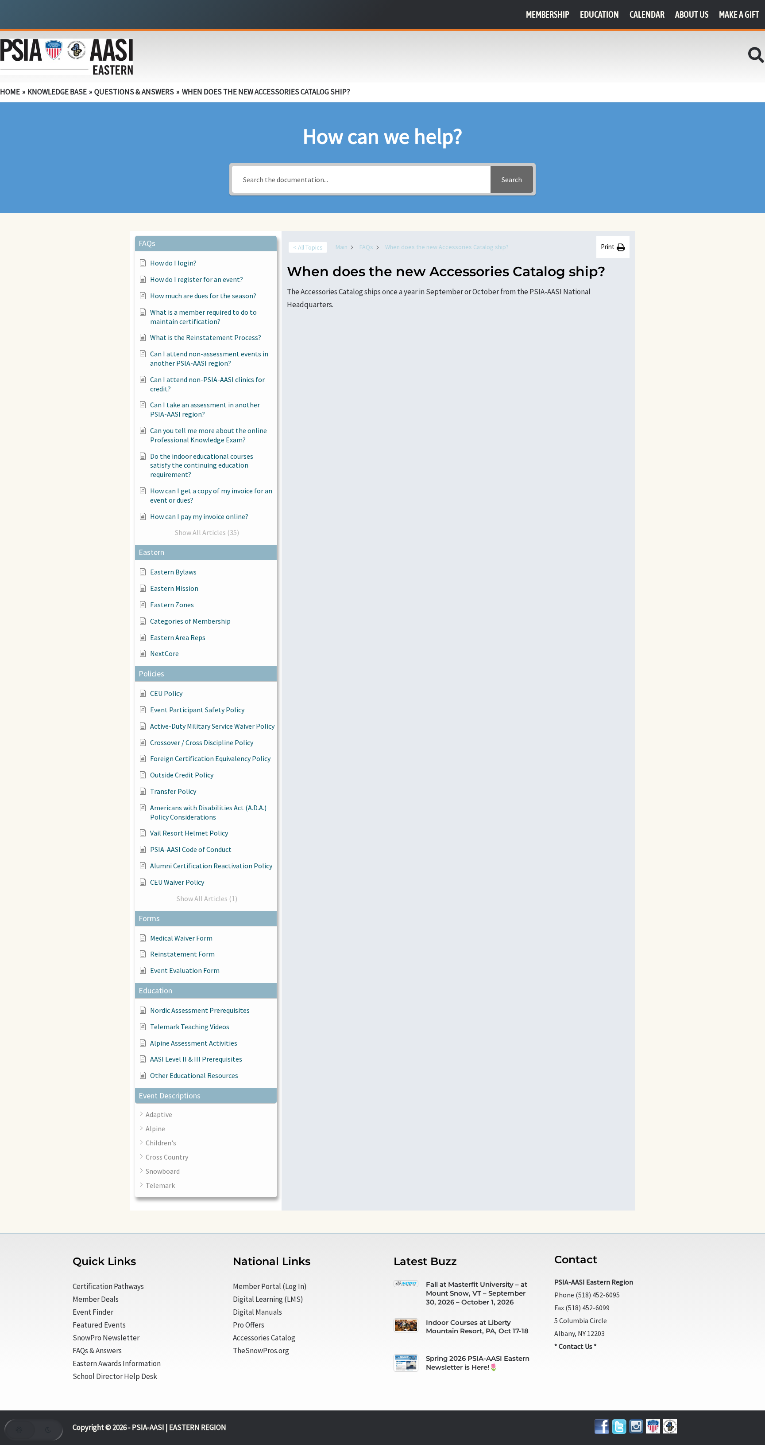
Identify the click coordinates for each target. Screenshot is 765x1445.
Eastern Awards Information (117, 1363)
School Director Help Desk (115, 1376)
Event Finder (93, 1312)
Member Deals (96, 1299)
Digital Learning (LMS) (268, 1299)
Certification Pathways (108, 1286)
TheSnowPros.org (261, 1350)
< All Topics (308, 247)
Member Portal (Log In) (270, 1286)
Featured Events (99, 1325)
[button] (756, 58)
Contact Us (575, 1346)
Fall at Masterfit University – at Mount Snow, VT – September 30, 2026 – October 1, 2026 (476, 1293)
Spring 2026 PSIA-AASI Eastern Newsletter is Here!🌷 (477, 1362)
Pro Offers (248, 1325)
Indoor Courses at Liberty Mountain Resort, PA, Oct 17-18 (477, 1327)
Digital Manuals (257, 1312)
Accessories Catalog (264, 1338)
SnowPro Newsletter (106, 1338)
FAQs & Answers (97, 1350)
